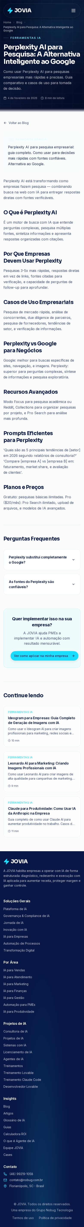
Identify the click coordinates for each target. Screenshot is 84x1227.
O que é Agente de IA (18, 1141)
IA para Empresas (15, 936)
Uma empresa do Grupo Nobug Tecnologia (42, 1210)
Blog (19, 22)
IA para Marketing (15, 984)
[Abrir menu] (74, 10)
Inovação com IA (15, 929)
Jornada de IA (13, 923)
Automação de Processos (21, 943)
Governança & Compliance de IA (26, 916)
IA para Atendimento (17, 977)
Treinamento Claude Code (22, 1079)
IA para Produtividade (18, 1011)
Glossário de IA (14, 1120)
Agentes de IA (13, 1059)
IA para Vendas (14, 970)
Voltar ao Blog (19, 123)
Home (7, 22)
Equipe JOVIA (13, 1148)
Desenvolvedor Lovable (20, 1086)
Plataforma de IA (15, 909)
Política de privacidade (55, 1218)
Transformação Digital (18, 950)
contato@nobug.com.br (26, 1180)
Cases (7, 1154)
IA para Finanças (15, 991)
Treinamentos (13, 1066)
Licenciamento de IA (17, 1052)
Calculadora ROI (14, 1134)
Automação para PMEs (19, 1004)
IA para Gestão (13, 998)
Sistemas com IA (14, 1045)
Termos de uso (23, 1218)
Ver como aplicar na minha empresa (41, 656)
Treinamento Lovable (18, 1073)
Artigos (8, 1113)
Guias (7, 1127)
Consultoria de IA (15, 1031)
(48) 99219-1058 (21, 1174)
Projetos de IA (13, 1038)
